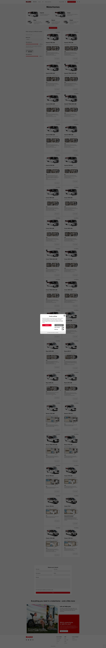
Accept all (47, 325)
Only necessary (59, 325)
